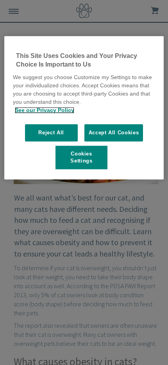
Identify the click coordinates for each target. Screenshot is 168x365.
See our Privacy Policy (44, 110)
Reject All (51, 133)
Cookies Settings (81, 157)
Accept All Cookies (114, 133)
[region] (84, 107)
